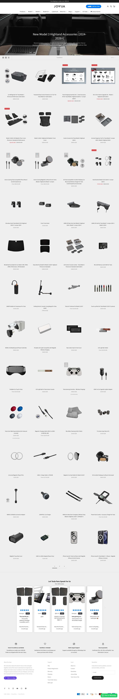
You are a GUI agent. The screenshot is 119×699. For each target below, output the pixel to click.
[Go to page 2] (64, 566)
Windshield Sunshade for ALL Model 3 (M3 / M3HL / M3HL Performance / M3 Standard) (16, 266)
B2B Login (50, 683)
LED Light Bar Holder (103, 348)
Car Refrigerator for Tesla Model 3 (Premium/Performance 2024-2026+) (16, 96)
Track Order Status (52, 680)
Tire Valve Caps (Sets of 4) (103, 431)
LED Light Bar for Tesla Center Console (45, 389)
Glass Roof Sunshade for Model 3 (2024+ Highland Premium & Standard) (45, 266)
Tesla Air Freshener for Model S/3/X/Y (74, 306)
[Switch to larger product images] (3, 57)
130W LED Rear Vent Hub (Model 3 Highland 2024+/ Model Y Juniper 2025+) (74, 224)
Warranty (50, 671)
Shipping (50, 674)
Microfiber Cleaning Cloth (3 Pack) (74, 431)
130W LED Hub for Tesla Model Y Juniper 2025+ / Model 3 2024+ (103, 224)
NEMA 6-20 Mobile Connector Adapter (16, 514)
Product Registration (53, 668)
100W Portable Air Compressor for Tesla (16, 306)
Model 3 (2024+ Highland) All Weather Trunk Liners (45, 139)
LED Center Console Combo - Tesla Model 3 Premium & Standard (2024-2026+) (74, 266)
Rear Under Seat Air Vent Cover (74, 348)
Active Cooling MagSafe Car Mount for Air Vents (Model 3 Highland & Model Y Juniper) (45, 181)
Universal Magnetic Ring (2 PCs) (16, 475)
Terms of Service (21, 694)
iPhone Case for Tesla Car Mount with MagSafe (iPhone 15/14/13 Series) (74, 557)
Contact (73, 668)
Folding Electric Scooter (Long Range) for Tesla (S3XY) (45, 307)
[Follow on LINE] (26, 688)
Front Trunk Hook (45, 223)
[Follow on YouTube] (17, 688)
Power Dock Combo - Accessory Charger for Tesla (103, 514)
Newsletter (73, 671)
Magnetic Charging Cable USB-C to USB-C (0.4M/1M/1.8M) (45, 432)
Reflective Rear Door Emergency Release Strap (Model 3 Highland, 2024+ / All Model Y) (74, 515)
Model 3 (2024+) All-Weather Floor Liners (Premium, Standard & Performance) (16, 139)
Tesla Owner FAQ (75, 677)
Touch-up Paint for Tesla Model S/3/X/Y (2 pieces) (103, 306)
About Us (73, 666)
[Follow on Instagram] (13, 688)
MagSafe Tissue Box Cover (16, 556)
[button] (14, 608)
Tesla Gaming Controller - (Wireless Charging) (74, 389)
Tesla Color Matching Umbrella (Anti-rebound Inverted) (16, 432)
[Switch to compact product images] (8, 57)
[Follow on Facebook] (5, 688)
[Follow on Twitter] (9, 688)
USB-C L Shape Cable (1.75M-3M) (45, 475)
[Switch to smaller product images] (6, 57)
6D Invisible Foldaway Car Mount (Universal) (103, 475)
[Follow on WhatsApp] (21, 688)
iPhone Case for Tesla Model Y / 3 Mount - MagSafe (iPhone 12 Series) (103, 557)
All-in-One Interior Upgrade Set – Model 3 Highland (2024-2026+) (103, 96)
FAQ (49, 666)
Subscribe (97, 678)
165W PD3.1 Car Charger (45, 514)
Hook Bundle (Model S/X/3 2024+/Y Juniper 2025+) (103, 181)
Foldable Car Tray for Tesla (16, 389)
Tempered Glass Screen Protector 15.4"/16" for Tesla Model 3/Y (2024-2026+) (45, 96)
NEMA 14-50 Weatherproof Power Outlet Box (16, 348)
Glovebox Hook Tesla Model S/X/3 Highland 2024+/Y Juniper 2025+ (16, 224)
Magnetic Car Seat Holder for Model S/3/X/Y (74, 475)
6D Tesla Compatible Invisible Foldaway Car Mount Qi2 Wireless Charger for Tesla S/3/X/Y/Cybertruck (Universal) (74, 182)
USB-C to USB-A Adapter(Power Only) (45, 556)
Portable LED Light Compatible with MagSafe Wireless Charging (45, 349)
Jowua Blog (74, 674)
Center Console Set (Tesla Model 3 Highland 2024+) (74, 139)
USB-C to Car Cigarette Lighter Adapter (103, 389)
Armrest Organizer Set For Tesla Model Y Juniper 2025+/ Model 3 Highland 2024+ (103, 139)
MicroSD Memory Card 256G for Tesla (103, 265)
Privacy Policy (13, 694)
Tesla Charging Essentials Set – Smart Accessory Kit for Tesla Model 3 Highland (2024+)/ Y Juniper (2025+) (74, 97)
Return (49, 677)
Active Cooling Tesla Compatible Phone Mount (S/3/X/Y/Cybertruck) (16, 181)
